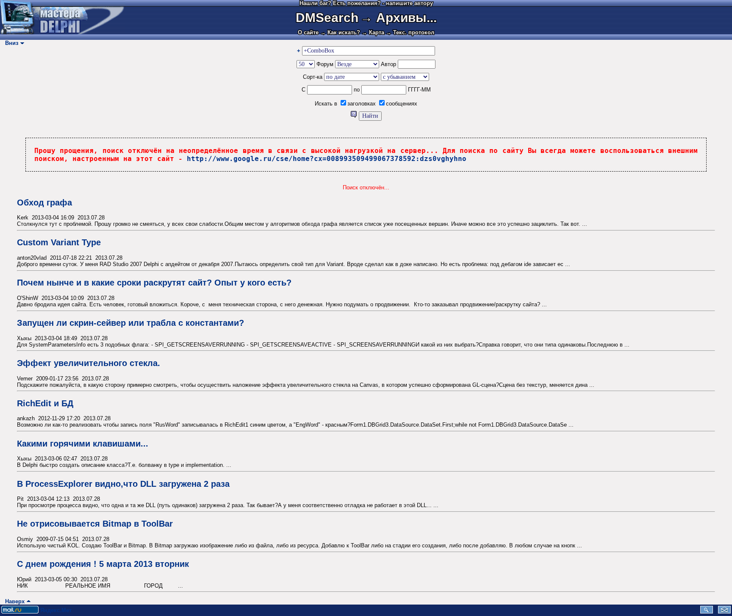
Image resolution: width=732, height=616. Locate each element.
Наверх (13, 601)
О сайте (308, 32)
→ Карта (373, 32)
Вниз (10, 43)
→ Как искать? (340, 32)
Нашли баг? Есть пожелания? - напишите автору (366, 3)
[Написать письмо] (724, 611)
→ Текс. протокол (410, 32)
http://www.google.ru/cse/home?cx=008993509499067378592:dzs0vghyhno (326, 159)
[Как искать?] (354, 116)
